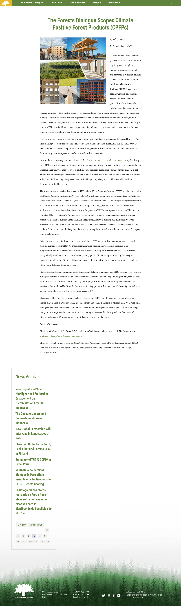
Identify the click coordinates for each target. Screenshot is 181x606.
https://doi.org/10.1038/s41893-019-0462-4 (62, 336)
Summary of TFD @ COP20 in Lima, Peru (33, 461)
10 (24, 541)
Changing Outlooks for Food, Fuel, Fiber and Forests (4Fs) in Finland (33, 449)
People (95, 3)
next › (33, 541)
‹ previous (36, 524)
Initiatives (54, 3)
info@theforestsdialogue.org (84, 597)
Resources (112, 3)
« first (21, 524)
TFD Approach (76, 3)
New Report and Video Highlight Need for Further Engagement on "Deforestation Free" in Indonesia (32, 398)
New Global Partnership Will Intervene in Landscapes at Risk (33, 433)
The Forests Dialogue (31, 2)
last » (45, 541)
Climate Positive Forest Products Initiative (104, 160)
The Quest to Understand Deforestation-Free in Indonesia (31, 418)
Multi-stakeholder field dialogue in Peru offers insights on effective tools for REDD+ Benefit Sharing (34, 476)
